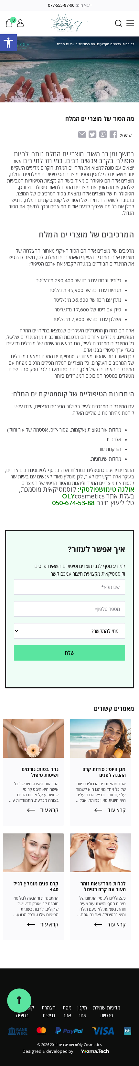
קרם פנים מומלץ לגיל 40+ (36, 886)
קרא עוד (116, 810)
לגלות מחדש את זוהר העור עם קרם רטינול (103, 886)
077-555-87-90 (61, 5)
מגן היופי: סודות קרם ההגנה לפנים (104, 772)
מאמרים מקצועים (109, 44)
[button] (8, 42)
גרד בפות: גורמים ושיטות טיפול (40, 772)
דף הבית (128, 44)
